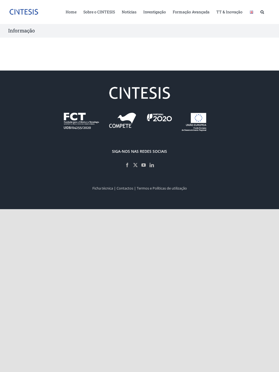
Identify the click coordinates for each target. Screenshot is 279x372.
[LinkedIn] (152, 165)
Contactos (125, 188)
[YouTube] (143, 165)
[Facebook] (127, 165)
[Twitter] (135, 165)
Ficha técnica (102, 188)
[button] (262, 11)
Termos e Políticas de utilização (162, 188)
